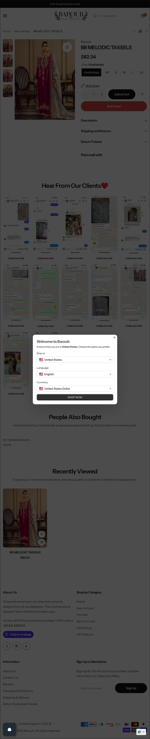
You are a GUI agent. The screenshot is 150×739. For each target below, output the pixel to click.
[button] (141, 732)
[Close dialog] (114, 337)
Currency (42, 382)
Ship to (41, 353)
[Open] (9, 729)
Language (43, 367)
